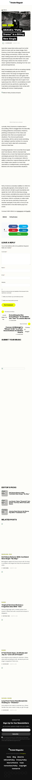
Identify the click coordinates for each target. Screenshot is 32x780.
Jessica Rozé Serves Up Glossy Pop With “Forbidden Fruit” (19, 511)
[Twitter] (9, 772)
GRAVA (5, 217)
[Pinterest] (15, 772)
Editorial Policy (9, 760)
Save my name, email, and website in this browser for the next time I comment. (15, 292)
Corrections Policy (10, 766)
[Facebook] (5, 772)
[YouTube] (19, 772)
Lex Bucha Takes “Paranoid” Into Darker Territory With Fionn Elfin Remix (19, 502)
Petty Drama (13, 217)
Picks (4, 25)
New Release (5, 554)
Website (3, 282)
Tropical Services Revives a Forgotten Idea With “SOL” (12, 606)
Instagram (20, 211)
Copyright (23, 766)
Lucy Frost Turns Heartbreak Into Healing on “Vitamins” (14, 702)
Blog (14, 757)
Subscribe (15, 734)
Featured (4, 698)
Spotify (28, 211)
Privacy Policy (21, 760)
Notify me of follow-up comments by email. (13, 296)
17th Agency (23, 753)
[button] (27, 2)
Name (3, 267)
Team (21, 763)
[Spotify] (22, 772)
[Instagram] (12, 772)
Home (9, 757)
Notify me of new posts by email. (10, 300)
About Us (20, 757)
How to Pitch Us (12, 763)
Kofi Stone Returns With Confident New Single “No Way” (19, 493)
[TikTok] (5, 776)
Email (3, 275)
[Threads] (9, 776)
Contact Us (16, 769)
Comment (4, 251)
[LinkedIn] (25, 772)
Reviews (11, 25)
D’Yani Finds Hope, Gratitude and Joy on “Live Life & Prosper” (14, 653)
